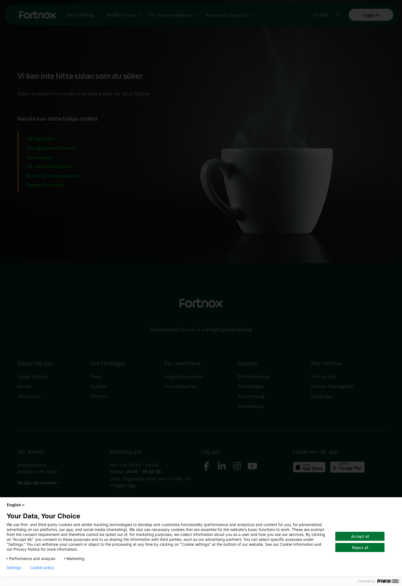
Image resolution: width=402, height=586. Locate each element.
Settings (14, 567)
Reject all (360, 547)
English (14, 504)
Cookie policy (42, 567)
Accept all (360, 536)
